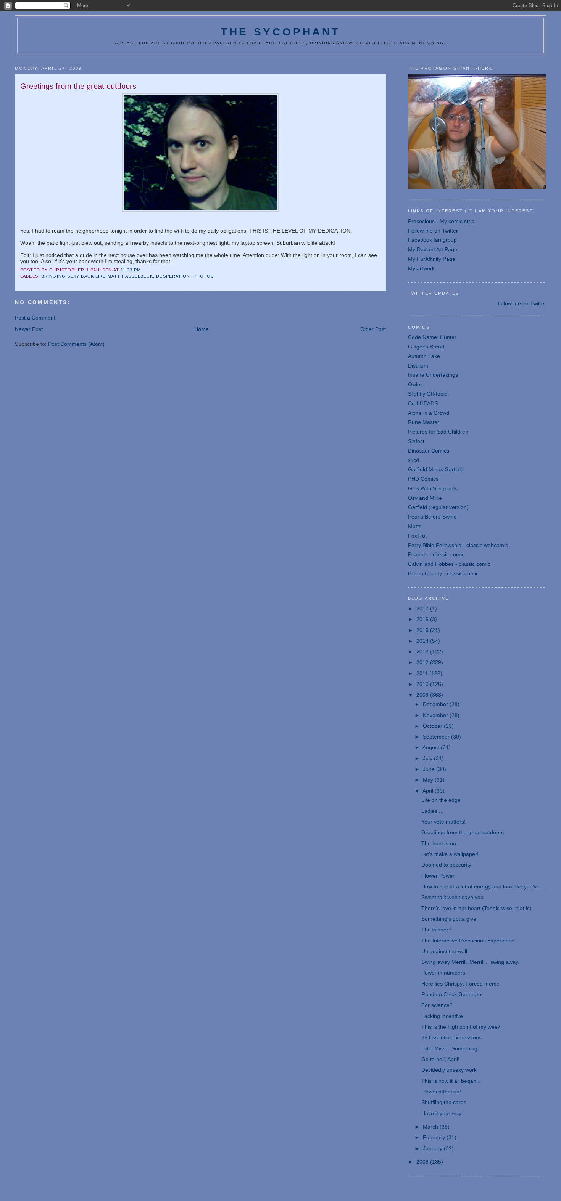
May (429, 780)
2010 (423, 684)
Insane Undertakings (433, 375)
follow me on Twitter (522, 303)
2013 (423, 652)
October (433, 726)
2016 (423, 619)
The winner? (436, 929)
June (429, 769)
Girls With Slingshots (433, 488)
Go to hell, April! (440, 1059)
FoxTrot (417, 536)
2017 (423, 608)
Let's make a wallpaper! (450, 854)
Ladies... (431, 811)
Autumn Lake (424, 356)
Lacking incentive (442, 1016)
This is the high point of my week (460, 1027)
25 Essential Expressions (451, 1037)
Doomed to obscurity (446, 865)
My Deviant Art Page (432, 249)
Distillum (418, 366)
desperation (173, 276)
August (431, 747)
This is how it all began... (451, 1081)
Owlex (415, 384)
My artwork (421, 268)
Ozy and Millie (425, 498)
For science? (437, 1005)
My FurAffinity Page (431, 259)
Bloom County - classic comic (443, 573)
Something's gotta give (448, 919)
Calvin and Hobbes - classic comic (449, 564)
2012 (423, 662)
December (436, 704)
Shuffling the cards (443, 1102)
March (431, 1127)
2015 (423, 630)
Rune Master (423, 422)
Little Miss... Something (449, 1048)
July (428, 758)
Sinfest (416, 441)
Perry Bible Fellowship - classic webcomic (458, 545)
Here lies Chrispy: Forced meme (460, 984)
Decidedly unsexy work (449, 1070)
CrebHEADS (423, 403)
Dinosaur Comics (428, 451)
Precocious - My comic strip (441, 221)
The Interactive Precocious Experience (467, 941)
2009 (423, 695)
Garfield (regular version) (438, 507)
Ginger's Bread (426, 347)
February (435, 1137)
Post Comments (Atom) (76, 344)
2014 (423, 641)
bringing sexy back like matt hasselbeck (97, 276)
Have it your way (441, 1113)
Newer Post (29, 329)
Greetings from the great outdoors (462, 832)
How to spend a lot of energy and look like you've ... (483, 886)
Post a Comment (35, 318)
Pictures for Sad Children (438, 432)
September (437, 737)
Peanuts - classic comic (436, 554)
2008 (423, 1162)
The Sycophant (280, 32)
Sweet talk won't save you (452, 897)
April (428, 791)
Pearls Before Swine (432, 517)
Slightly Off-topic (427, 394)
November (436, 715)
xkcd (413, 460)
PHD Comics (423, 479)
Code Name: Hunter (432, 337)
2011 (422, 673)
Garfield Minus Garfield (436, 469)
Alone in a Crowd (428, 413)
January (433, 1148)
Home (201, 329)
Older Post (373, 329)
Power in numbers (443, 973)
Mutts (414, 526)
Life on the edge (441, 800)
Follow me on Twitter (433, 231)
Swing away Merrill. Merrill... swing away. (470, 962)
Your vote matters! (443, 822)
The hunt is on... (441, 843)
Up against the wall (444, 951)
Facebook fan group (432, 240)
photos (203, 276)
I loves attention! (441, 1092)
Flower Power (438, 876)
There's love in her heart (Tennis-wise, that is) (476, 908)
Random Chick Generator (452, 994)
